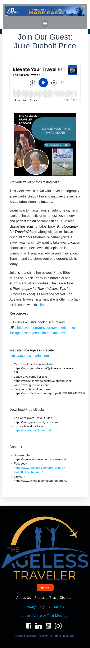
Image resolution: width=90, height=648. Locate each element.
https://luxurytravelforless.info (33, 430)
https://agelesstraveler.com (29, 356)
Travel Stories (60, 597)
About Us (24, 597)
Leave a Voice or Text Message (45, 615)
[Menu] (45, 23)
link (42, 305)
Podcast (40, 597)
